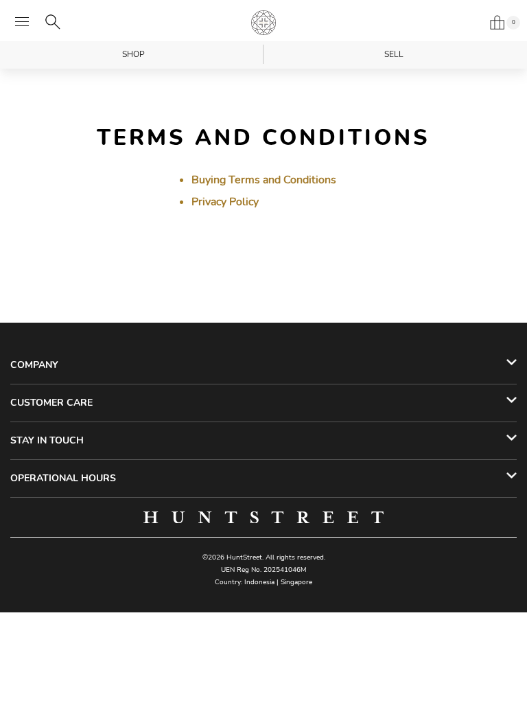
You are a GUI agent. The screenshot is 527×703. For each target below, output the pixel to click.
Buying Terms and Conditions (263, 179)
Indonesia (259, 582)
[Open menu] (22, 22)
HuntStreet (263, 22)
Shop (133, 54)
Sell (393, 54)
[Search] (53, 22)
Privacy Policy (225, 201)
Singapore (296, 582)
